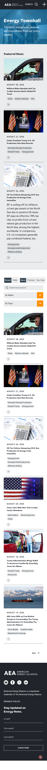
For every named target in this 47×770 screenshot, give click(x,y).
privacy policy (12, 701)
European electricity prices (19, 248)
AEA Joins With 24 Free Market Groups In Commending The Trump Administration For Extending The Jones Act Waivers (22, 620)
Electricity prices (28, 515)
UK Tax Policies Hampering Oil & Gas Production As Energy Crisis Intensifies (23, 197)
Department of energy (17, 633)
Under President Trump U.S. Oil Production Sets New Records (20, 141)
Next (34, 653)
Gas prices (12, 575)
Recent (8, 280)
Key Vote (40, 280)
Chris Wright (13, 629)
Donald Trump (13, 152)
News (23, 280)
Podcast (31, 280)
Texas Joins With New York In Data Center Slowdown (22, 509)
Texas (10, 519)
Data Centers (13, 515)
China (10, 99)
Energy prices (27, 152)
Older (15, 280)
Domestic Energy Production (19, 148)
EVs (32, 99)
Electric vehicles (22, 99)
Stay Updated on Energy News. (15, 709)
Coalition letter (27, 629)
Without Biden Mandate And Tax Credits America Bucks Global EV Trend (21, 91)
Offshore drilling (15, 252)
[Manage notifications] (40, 757)
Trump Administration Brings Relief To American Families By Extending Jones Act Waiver (22, 563)
